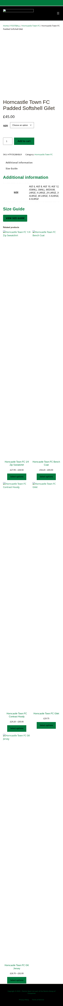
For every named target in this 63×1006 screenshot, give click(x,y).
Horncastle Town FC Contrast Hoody (17, 715)
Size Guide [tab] (12, 168)
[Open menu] (58, 13)
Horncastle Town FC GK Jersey (17, 967)
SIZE (5, 125)
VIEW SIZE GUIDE (15, 218)
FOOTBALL (15, 25)
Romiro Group (48, 991)
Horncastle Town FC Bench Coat (46, 463)
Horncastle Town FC (31, 25)
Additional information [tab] (19, 162)
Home (6, 25)
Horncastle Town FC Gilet (46, 713)
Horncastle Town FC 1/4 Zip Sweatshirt (17, 463)
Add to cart (24, 141)
